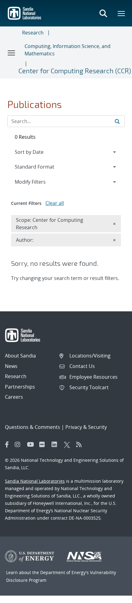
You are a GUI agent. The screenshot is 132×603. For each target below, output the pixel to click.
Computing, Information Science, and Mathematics (68, 50)
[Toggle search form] (103, 13)
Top (113, 596)
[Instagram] (19, 444)
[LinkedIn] (56, 444)
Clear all (54, 203)
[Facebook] (7, 444)
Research (33, 32)
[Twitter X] (68, 444)
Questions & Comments (32, 427)
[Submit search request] (117, 121)
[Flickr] (44, 444)
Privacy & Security (86, 427)
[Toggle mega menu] (121, 13)
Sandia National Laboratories (35, 481)
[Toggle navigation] (11, 52)
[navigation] (66, 152)
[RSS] (80, 444)
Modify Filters (38, 181)
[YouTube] (31, 444)
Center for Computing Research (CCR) (74, 70)
